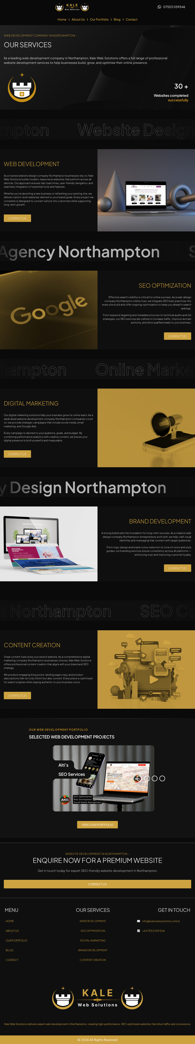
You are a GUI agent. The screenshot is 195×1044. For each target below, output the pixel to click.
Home (62, 19)
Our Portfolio (99, 19)
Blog (117, 19)
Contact (131, 19)
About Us (78, 19)
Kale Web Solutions (104, 58)
